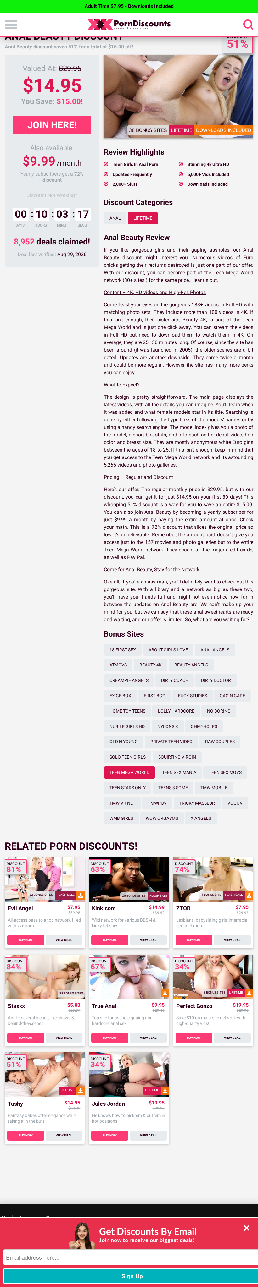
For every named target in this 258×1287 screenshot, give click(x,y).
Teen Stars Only (127, 787)
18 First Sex (122, 649)
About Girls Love (168, 649)
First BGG (154, 695)
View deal (64, 940)
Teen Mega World (129, 772)
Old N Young (123, 741)
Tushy (15, 1104)
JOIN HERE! (52, 124)
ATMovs (118, 664)
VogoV (235, 803)
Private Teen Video (171, 741)
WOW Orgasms (162, 818)
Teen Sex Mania (179, 772)
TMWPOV (157, 803)
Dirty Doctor (216, 680)
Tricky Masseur (197, 803)
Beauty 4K (150, 664)
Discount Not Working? (51, 195)
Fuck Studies (192, 695)
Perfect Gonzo (194, 1006)
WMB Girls (121, 818)
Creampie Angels (129, 680)
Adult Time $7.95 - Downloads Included (129, 6)
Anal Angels (214, 649)
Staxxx (16, 1006)
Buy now (26, 940)
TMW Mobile (213, 787)
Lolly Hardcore (176, 711)
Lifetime (142, 218)
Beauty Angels (191, 664)
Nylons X (167, 726)
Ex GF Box (120, 695)
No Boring (219, 711)
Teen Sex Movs (225, 772)
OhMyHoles (204, 726)
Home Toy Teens (127, 711)
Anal (115, 218)
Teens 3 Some (173, 787)
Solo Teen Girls (127, 756)
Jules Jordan (108, 1104)
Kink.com (104, 909)
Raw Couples (220, 741)
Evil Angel (20, 909)
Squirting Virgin (177, 756)
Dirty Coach (174, 680)
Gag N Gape (232, 695)
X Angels (201, 818)
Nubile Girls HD (127, 726)
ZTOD (183, 909)
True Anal (104, 1006)
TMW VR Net (122, 803)
